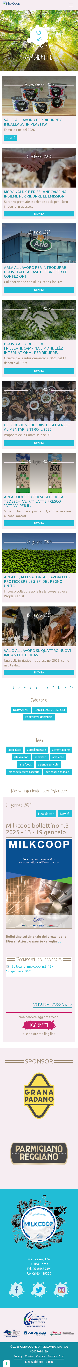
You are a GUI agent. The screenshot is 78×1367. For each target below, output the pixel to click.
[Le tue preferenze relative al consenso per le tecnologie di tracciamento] (6, 1363)
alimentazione (61, 749)
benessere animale (57, 771)
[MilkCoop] (11, 3)
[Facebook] (17, 1290)
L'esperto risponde (39, 717)
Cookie (29, 1356)
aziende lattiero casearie (24, 771)
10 (59, 687)
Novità (10, 138)
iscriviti (39, 1025)
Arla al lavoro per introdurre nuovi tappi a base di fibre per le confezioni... (35, 271)
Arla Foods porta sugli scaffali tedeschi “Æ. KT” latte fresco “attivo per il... (35, 501)
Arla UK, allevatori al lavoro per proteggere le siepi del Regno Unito (37, 581)
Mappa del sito (34, 1361)
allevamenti (21, 757)
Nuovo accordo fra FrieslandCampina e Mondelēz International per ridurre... (33, 348)
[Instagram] (61, 1290)
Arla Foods (25, 764)
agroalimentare (36, 749)
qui (60, 941)
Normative (21, 710)
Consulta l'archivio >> (52, 1004)
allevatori (40, 757)
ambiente (58, 757)
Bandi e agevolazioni (50, 710)
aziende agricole (48, 764)
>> (71, 687)
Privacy (18, 1356)
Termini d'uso (56, 1356)
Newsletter (46, 814)
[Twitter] (39, 1290)
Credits (40, 1356)
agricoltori (14, 749)
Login (49, 1361)
